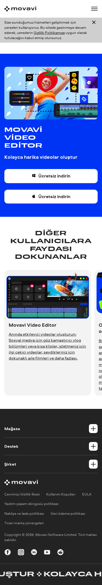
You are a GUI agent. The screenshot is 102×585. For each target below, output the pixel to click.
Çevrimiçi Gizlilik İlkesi (22, 494)
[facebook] (7, 553)
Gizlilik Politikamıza (49, 32)
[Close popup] (94, 30)
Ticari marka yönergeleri (24, 522)
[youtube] (47, 553)
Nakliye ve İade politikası (24, 513)
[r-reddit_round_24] (60, 553)
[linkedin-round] (34, 553)
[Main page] (20, 8)
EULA (86, 494)
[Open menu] (94, 8)
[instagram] (21, 553)
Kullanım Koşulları (60, 494)
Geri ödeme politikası (68, 513)
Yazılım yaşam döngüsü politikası (31, 503)
